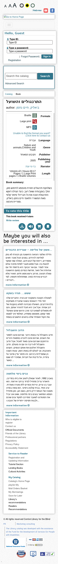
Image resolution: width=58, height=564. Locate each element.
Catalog (8, 93)
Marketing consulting (26, 524)
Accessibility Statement (16, 447)
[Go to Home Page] (29, 16)
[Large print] (34, 121)
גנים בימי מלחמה (17, 373)
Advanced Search (14, 83)
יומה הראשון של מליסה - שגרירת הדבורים (29, 249)
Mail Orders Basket (17, 488)
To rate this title (17, 211)
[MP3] (34, 127)
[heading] (29, 183)
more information (16, 285)
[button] (22, 226)
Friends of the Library (15, 433)
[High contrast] (27, 5)
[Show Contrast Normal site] (33, 5)
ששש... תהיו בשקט (18, 293)
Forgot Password (30, 56)
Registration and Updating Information (18, 459)
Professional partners (15, 437)
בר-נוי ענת (31, 166)
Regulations (11, 440)
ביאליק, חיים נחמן (27, 107)
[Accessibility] (47, 554)
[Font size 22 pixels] (15, 5)
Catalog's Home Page (19, 481)
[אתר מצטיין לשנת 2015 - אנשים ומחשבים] (21, 554)
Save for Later (15, 495)
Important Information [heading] (12, 414)
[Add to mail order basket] (39, 226)
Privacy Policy (12, 444)
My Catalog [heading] (14, 477)
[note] (15, 542)
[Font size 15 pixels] (5, 5)
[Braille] (34, 115)
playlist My (13, 484)
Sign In (47, 56)
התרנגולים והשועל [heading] (23, 102)
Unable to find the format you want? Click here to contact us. (31, 134)
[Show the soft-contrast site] (22, 5)
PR (4, 524)
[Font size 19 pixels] (10, 5)
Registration (14, 60)
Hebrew (37, 10)
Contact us (10, 426)
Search (45, 76)
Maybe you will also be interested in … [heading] (26, 239)
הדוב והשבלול (15, 330)
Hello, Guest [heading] (14, 33)
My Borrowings (15, 491)
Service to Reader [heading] (18, 453)
